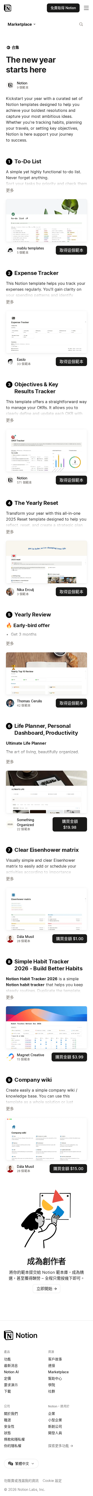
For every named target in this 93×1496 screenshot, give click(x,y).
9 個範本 (23, 87)
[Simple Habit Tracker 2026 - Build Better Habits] (46, 1027)
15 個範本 (23, 1059)
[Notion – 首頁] (8, 8)
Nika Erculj (25, 590)
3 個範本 (23, 594)
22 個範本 (23, 829)
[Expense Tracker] (46, 332)
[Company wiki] (46, 1139)
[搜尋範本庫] (81, 24)
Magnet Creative (30, 1055)
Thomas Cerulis (29, 701)
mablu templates (30, 248)
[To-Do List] (46, 220)
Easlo (21, 359)
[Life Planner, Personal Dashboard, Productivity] (46, 792)
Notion (22, 83)
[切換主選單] (86, 7)
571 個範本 (24, 482)
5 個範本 (23, 252)
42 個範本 (24, 705)
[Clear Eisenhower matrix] (46, 909)
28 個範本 (23, 941)
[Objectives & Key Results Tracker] (46, 450)
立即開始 (46, 1288)
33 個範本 (24, 364)
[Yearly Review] (46, 673)
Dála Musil (25, 936)
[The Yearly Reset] (46, 562)
